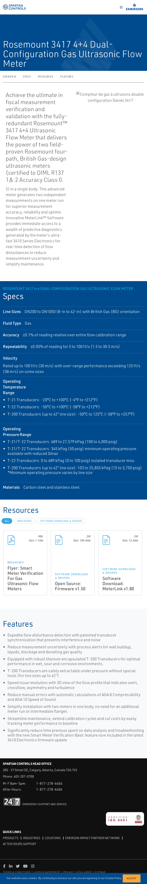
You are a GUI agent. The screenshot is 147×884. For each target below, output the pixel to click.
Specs (27, 76)
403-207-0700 (24, 776)
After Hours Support (19, 844)
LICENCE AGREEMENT (47, 872)
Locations (53, 838)
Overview (9, 76)
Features (66, 76)
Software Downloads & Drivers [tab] (61, 520)
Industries (31, 838)
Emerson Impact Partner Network (92, 838)
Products (10, 838)
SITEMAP (100, 872)
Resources (45, 76)
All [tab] (7, 520)
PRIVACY (68, 872)
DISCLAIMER (84, 872)
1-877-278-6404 (49, 783)
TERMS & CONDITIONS (17, 872)
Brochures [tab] (24, 520)
